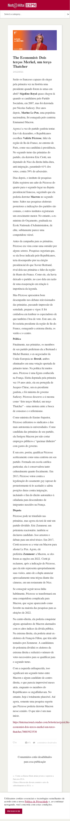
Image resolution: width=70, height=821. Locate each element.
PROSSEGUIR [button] (13, 811)
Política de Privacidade (36, 801)
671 (29, 742)
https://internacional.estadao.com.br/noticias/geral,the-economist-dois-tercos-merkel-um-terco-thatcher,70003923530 (41, 726)
